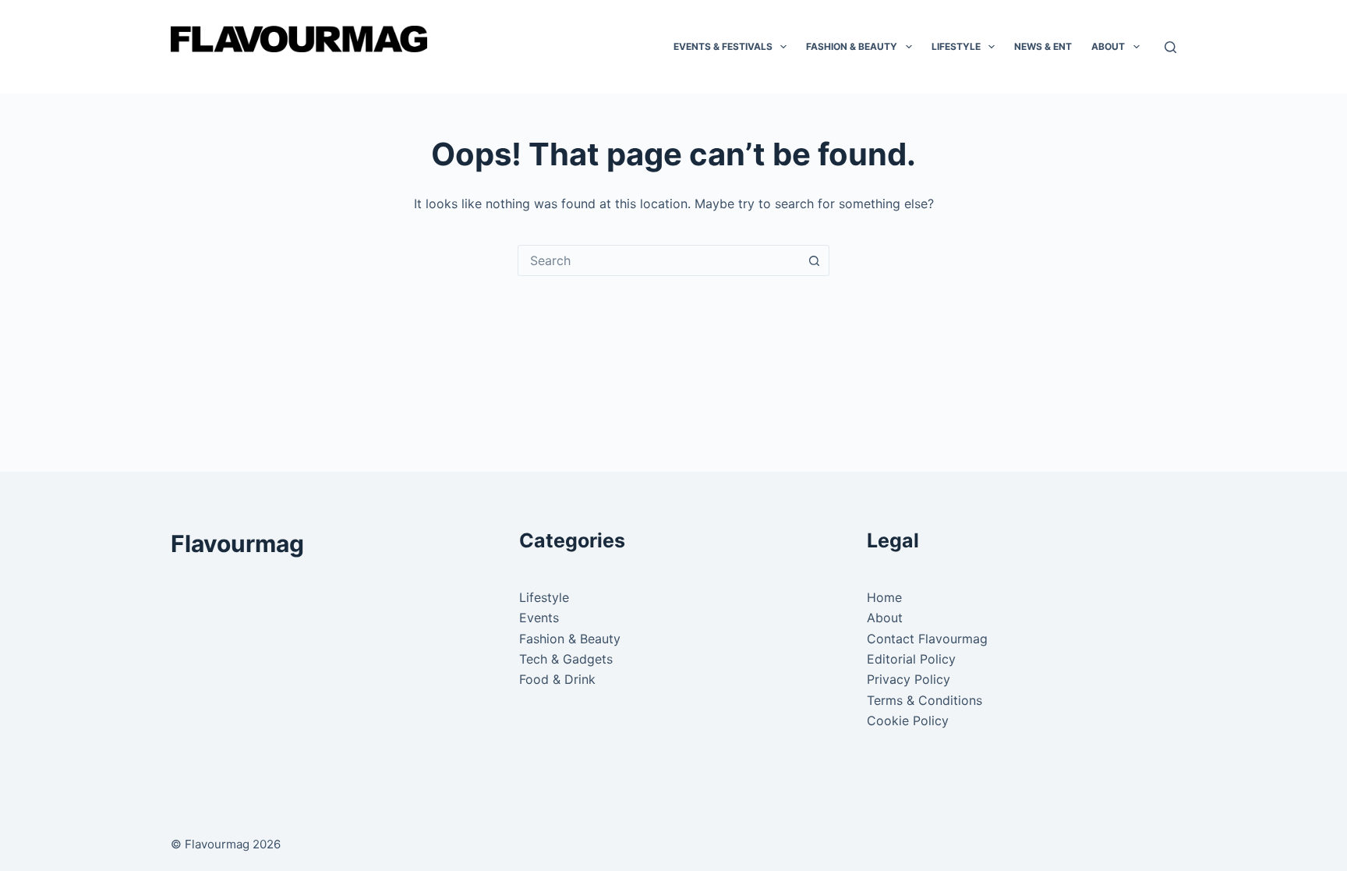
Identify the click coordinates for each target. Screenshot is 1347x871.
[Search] (1170, 47)
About (1108, 46)
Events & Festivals (723, 46)
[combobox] (658, 260)
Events (539, 617)
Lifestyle (956, 46)
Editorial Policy (911, 659)
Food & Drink (557, 679)
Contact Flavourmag (927, 638)
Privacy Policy (908, 679)
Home (884, 597)
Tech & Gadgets (566, 659)
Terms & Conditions (924, 700)
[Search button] (814, 260)
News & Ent (1043, 46)
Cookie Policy (908, 720)
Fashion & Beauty (851, 46)
